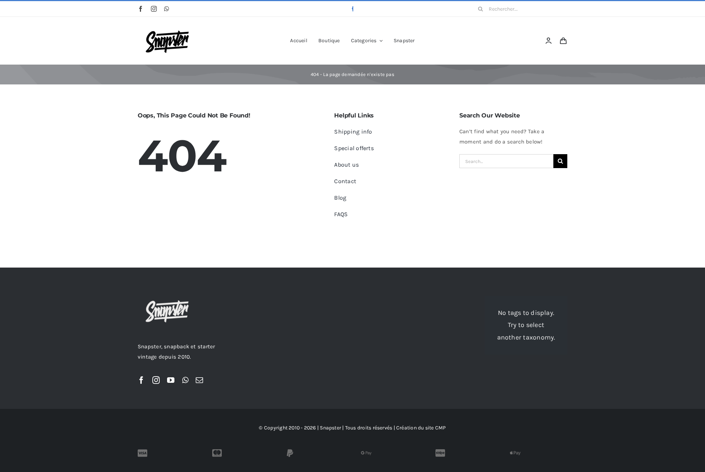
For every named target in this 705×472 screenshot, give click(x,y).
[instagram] (154, 9)
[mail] (199, 380)
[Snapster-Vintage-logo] (167, 26)
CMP (440, 428)
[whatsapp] (166, 9)
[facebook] (141, 9)
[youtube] (170, 380)
